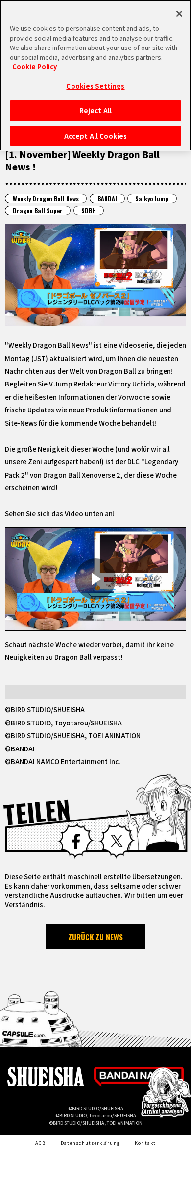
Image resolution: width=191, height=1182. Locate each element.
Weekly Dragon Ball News (46, 198)
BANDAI (107, 198)
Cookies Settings (95, 86)
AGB (40, 1142)
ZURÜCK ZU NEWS (95, 936)
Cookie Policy (34, 66)
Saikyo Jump (151, 198)
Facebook (75, 840)
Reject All (95, 110)
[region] (95, 75)
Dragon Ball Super (38, 210)
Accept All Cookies (95, 136)
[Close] (179, 13)
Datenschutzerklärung (90, 1142)
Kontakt (145, 1142)
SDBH (88, 210)
